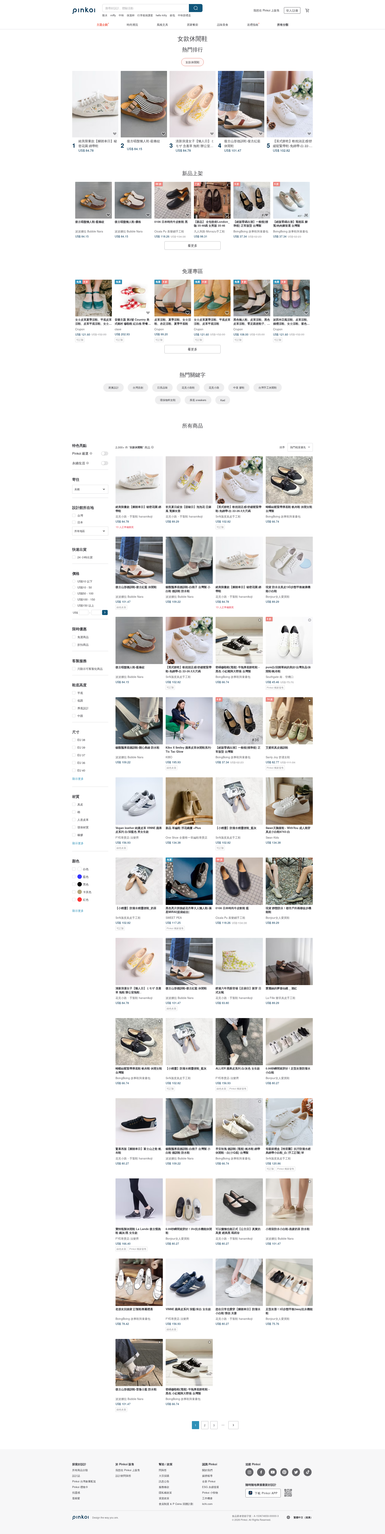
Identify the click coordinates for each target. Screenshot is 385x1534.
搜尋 (196, 8)
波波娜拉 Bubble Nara (89, 231)
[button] (105, 612)
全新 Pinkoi (208, 1481)
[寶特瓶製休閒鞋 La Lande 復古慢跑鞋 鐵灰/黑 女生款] (139, 1202)
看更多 (192, 245)
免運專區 (192, 270)
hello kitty (161, 15)
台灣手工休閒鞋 (267, 387)
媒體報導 (207, 1475)
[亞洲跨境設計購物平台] (83, 10)
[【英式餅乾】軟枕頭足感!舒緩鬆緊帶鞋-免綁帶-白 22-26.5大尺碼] (290, 104)
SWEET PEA (174, 917)
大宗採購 (164, 1475)
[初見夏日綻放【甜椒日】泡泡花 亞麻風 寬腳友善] (189, 480)
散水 (104, 15)
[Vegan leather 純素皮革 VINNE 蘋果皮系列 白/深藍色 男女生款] (139, 801)
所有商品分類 (80, 1470)
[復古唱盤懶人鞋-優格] (133, 200)
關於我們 (207, 1470)
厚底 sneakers (198, 400)
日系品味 (162, 387)
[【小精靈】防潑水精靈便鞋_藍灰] (239, 801)
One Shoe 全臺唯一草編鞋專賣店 (186, 837)
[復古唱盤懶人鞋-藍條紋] (144, 104)
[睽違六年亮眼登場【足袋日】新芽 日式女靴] (239, 961)
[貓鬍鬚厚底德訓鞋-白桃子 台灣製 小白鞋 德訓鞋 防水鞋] (189, 560)
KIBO (169, 757)
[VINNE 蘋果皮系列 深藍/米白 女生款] (189, 1282)
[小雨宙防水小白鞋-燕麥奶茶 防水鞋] (289, 1202)
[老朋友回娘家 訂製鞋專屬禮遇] (139, 1282)
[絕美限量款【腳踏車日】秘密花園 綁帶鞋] (95, 104)
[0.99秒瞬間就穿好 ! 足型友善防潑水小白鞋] (289, 1041)
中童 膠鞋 (238, 387)
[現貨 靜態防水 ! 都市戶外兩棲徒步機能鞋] (289, 881)
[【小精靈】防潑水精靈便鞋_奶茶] (139, 881)
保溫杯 (131, 15)
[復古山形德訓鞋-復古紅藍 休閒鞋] (241, 104)
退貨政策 (164, 1498)
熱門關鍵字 (192, 374)
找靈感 (76, 1492)
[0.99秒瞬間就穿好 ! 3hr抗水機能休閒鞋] (189, 1202)
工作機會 (207, 1498)
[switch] (90, 453)
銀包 (172, 15)
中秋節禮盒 (184, 15)
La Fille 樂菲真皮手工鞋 (280, 998)
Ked (222, 400)
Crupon (80, 329)
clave (118, 329)
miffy (113, 15)
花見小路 (214, 387)
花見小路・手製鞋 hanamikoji (134, 516)
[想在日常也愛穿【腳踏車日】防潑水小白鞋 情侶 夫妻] (239, 1282)
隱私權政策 (165, 1492)
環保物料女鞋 (168, 400)
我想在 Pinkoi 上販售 (266, 10)
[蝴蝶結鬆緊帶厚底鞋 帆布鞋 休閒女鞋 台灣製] (289, 480)
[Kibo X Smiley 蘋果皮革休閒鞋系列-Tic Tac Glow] (189, 721)
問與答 (163, 1470)
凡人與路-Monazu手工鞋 (209, 231)
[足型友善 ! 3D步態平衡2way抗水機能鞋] (289, 1282)
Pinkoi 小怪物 (210, 1492)
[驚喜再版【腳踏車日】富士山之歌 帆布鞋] (139, 1122)
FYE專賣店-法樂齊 (127, 837)
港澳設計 (113, 387)
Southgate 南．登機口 (280, 677)
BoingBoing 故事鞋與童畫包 (250, 231)
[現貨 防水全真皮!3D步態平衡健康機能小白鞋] (289, 560)
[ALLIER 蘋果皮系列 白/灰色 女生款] (239, 1041)
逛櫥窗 (76, 1498)
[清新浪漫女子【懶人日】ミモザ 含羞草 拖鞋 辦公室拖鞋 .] (192, 104)
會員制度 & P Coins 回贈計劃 (176, 1503)
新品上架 (192, 173)
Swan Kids (272, 837)
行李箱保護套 (145, 15)
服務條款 (164, 1487)
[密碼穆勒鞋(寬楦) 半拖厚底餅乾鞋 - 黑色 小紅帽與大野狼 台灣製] (239, 640)
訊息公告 (164, 1481)
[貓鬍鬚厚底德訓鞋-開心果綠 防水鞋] (139, 721)
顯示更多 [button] (78, 779)
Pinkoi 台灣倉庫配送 (84, 1481)
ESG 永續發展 (210, 1487)
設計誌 (76, 1475)
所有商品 (192, 425)
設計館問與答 (123, 1475)
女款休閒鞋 (192, 62)
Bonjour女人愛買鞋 (278, 597)
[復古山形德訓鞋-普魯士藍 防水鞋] (139, 1362)
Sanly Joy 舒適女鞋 (278, 757)
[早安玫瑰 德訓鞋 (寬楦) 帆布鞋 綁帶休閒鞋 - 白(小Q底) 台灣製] (239, 1122)
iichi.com (207, 1503)
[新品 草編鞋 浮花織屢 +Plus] (189, 801)
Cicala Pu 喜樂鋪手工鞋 (169, 231)
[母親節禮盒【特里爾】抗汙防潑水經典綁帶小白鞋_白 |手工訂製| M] (289, 1122)
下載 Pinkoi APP (266, 1493)
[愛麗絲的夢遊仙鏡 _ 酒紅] (289, 961)
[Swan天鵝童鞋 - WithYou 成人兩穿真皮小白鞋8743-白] (289, 801)
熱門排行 (192, 49)
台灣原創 (138, 387)
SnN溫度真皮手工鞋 (228, 516)
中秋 (121, 15)
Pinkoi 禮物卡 (80, 1487)
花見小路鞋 (188, 387)
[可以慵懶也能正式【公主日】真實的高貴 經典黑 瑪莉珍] (239, 1202)
